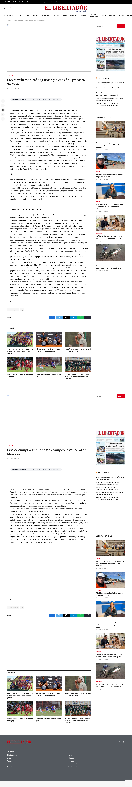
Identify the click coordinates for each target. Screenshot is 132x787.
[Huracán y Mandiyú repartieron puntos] (49, 364)
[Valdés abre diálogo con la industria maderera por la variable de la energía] (110, 129)
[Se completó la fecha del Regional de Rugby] (20, 364)
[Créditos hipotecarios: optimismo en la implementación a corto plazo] (110, 223)
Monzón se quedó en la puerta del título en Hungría (78, 350)
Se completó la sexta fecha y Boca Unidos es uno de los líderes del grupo (20, 351)
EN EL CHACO (103, 78)
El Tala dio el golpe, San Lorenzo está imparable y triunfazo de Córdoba (77, 376)
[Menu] (131, 15)
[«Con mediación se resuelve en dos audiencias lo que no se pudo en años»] (110, 191)
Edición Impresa (13, 310)
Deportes (83, 15)
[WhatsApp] (3, 119)
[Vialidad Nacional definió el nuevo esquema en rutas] (110, 161)
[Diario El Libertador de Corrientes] (66, 8)
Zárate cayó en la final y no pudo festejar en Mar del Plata (48, 350)
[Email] (3, 110)
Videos (28, 15)
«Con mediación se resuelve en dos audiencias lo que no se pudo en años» (109, 206)
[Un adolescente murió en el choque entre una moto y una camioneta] (110, 252)
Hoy (22, 310)
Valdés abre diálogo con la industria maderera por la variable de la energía (110, 145)
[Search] (128, 15)
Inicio (20, 15)
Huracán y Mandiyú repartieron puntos (48, 375)
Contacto (121, 15)
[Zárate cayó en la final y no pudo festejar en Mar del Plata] (49, 339)
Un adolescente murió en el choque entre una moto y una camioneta (109, 267)
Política (35, 15)
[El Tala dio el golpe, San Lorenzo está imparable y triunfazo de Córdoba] (78, 364)
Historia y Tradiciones (93, 15)
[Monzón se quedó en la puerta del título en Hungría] (78, 339)
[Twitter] (3, 105)
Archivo (112, 15)
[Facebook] (3, 101)
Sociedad (55, 15)
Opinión (103, 15)
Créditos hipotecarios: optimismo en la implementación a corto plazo (40, 2)
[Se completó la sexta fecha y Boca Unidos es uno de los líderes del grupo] (20, 339)
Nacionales (45, 15)
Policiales (73, 15)
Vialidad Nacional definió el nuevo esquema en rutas (109, 176)
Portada (9, 20)
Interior (64, 15)
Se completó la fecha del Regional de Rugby (20, 375)
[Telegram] (3, 114)
